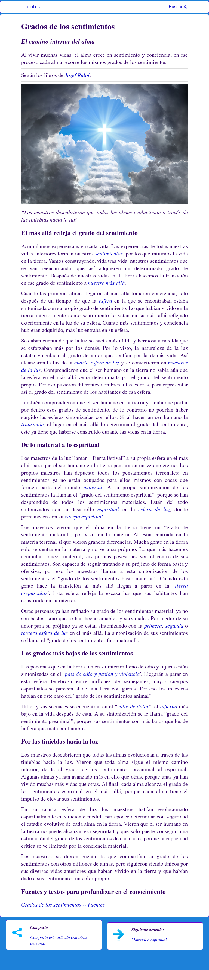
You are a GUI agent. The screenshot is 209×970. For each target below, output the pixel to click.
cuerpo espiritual (84, 516)
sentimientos (109, 253)
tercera (29, 632)
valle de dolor (133, 706)
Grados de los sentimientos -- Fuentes (63, 904)
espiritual (108, 509)
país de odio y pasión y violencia (102, 673)
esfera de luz (154, 509)
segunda (174, 625)
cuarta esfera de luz (96, 362)
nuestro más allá (106, 282)
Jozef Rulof (77, 74)
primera (153, 625)
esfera (105, 300)
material (93, 487)
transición (32, 424)
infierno (168, 706)
